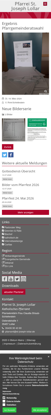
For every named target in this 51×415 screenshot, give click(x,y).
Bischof (8, 234)
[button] (4, 154)
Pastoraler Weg (13, 227)
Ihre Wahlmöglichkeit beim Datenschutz (25, 359)
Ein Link (9, 266)
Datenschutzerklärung (29, 343)
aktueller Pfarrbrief (13, 292)
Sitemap (31, 340)
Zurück (7, 147)
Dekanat (9, 262)
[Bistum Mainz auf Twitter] (17, 278)
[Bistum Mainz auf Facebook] (4, 278)
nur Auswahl (9, 410)
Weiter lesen (7, 179)
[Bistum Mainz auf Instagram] (23, 278)
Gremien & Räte (13, 230)
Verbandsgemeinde (15, 255)
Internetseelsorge (14, 240)
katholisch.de (11, 237)
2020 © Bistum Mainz (13, 340)
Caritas (8, 244)
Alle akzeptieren (40, 410)
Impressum (10, 343)
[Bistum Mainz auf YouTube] (10, 278)
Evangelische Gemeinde (17, 259)
